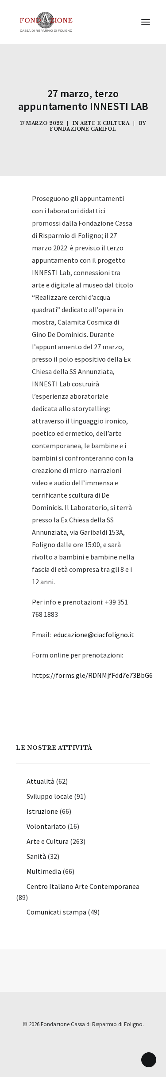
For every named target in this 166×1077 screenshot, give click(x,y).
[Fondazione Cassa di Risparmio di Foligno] (46, 22)
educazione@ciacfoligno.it (94, 634)
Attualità (40, 781)
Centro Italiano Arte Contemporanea (83, 886)
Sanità (36, 856)
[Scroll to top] (148, 1058)
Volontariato (46, 826)
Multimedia (44, 871)
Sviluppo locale (50, 796)
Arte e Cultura (104, 123)
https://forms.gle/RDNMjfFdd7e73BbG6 (92, 675)
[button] (145, 22)
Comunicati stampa (56, 911)
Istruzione (42, 811)
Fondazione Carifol (83, 129)
